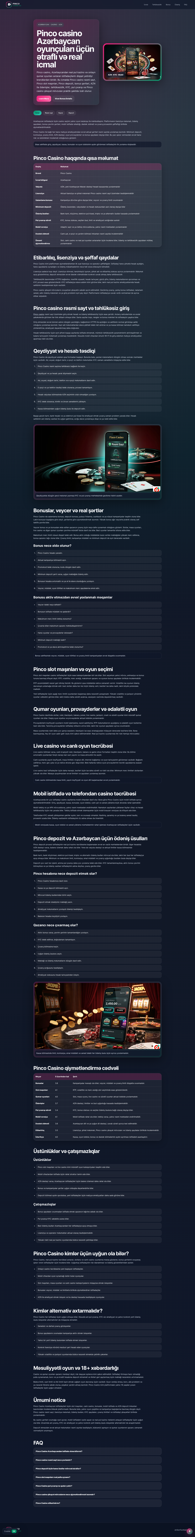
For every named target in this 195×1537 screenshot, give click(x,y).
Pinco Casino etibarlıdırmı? (48, 1503)
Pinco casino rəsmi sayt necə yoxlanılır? (54, 1460)
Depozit (71, 113)
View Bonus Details (63, 98)
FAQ (185, 5)
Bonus (168, 5)
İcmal (146, 5)
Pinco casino (38, 314)
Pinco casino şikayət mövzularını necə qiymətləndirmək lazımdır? (65, 1494)
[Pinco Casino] (15, 4)
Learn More (44, 98)
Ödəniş (177, 5)
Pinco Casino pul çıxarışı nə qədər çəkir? (54, 1486)
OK (14, 1531)
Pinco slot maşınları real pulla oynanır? (53, 1477)
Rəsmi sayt (49, 113)
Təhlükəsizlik (157, 5)
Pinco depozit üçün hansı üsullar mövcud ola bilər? (58, 1468)
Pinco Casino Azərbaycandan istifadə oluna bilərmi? (59, 1451)
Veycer (60, 113)
